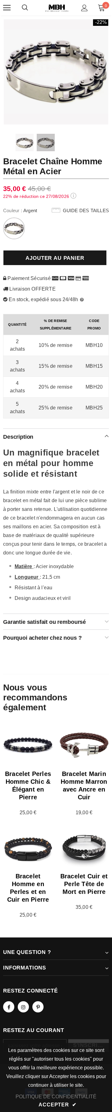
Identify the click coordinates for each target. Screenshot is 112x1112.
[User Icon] (84, 8)
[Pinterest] (38, 1006)
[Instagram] (23, 1006)
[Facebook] (8, 1006)
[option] (56, 71)
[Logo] (56, 8)
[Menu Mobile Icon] (7, 8)
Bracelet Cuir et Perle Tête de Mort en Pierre (84, 884)
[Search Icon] (25, 8)
